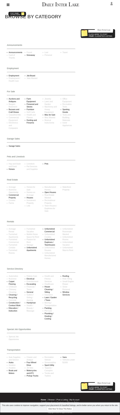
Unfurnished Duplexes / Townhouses (50, 242)
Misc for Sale (50, 115)
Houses (30, 198)
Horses (12, 169)
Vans (64, 357)
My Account (74, 400)
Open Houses (50, 192)
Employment (14, 76)
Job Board (31, 76)
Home (43, 400)
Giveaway (31, 55)
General (30, 292)
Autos (11, 362)
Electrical (30, 279)
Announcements (15, 52)
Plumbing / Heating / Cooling (49, 316)
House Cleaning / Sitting (49, 289)
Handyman (31, 303)
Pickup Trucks (32, 376)
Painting (48, 308)
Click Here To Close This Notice (60, 409)
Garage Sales (14, 146)
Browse (51, 400)
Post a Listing (62, 400)
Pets (46, 164)
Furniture (30, 109)
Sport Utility (49, 365)
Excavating (31, 284)
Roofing (65, 276)
